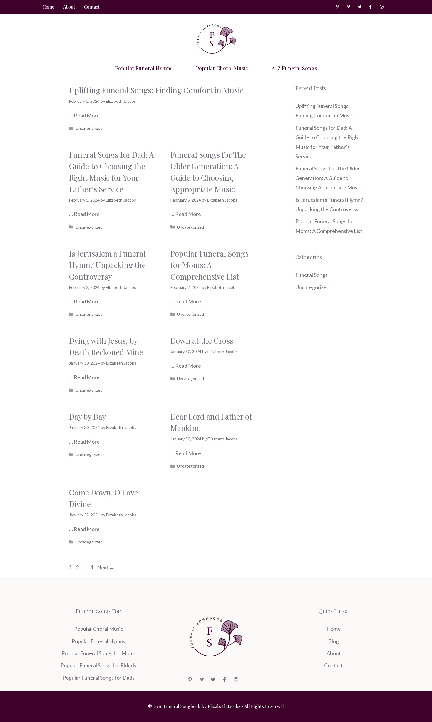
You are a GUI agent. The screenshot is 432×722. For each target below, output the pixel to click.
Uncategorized (89, 128)
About (69, 7)
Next (106, 567)
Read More (87, 115)
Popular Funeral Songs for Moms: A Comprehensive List (209, 265)
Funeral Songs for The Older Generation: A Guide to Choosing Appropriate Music (328, 178)
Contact (92, 7)
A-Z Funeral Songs (294, 68)
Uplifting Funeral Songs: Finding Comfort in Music (156, 90)
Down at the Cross (201, 340)
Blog (333, 641)
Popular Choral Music (222, 68)
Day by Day (87, 416)
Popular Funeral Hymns (144, 68)
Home (48, 7)
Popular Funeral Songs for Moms (98, 653)
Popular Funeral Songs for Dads (99, 677)
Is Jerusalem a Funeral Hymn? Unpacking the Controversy (107, 265)
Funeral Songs (311, 275)
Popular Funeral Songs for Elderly (99, 665)
